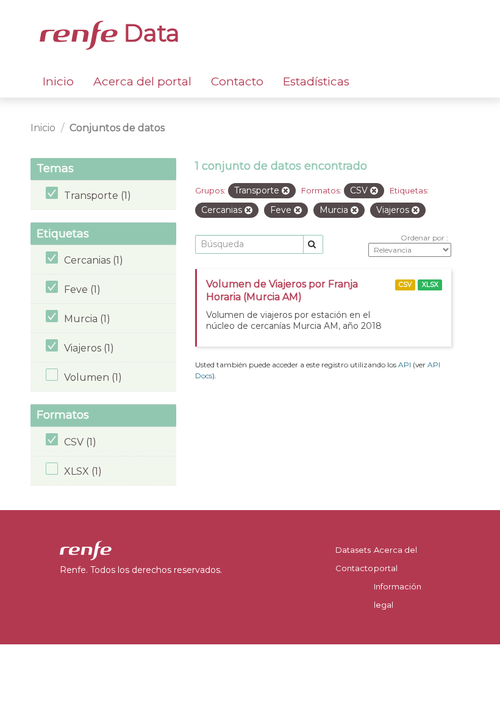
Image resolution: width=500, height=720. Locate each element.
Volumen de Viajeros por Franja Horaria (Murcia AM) (282, 290)
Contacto (237, 81)
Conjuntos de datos (117, 128)
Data (149, 33)
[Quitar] (286, 191)
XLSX (430, 285)
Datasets (353, 550)
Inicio (58, 81)
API (404, 364)
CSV (405, 285)
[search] (313, 244)
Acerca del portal (142, 81)
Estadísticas (316, 81)
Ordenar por (423, 237)
